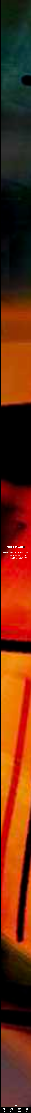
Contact (27, 1111)
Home (4, 1111)
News (19, 1111)
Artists (11, 1111)
